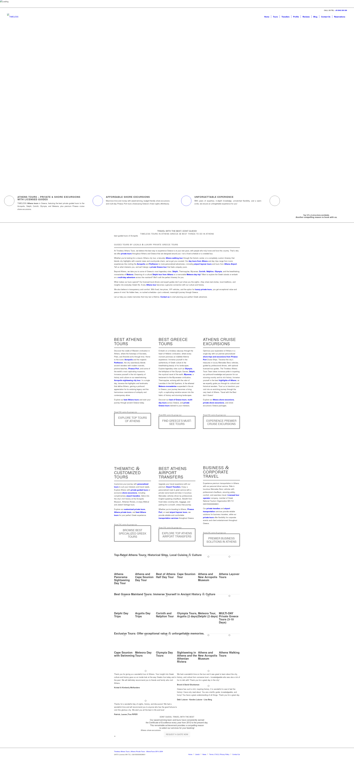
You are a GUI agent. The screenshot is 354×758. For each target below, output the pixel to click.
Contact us (165, 296)
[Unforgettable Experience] (186, 201)
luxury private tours (203, 289)
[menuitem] (266, 16)
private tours (126, 253)
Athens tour (151, 284)
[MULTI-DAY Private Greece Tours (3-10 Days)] (229, 610)
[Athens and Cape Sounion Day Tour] (145, 571)
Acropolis (141, 264)
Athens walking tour (174, 258)
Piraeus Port (133, 368)
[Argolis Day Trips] (145, 610)
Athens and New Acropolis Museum (207, 577)
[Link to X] (221, 751)
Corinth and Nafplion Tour (165, 614)
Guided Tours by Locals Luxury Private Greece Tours (146, 244)
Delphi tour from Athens (163, 274)
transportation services (168, 518)
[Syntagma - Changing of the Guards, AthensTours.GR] (132, 457)
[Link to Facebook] (217, 751)
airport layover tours (203, 264)
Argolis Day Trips (142, 614)
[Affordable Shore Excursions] (98, 201)
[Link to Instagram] (225, 751)
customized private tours (134, 509)
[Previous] (6, 99)
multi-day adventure (126, 277)
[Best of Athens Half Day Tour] (166, 571)
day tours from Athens (198, 261)
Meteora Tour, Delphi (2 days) (208, 614)
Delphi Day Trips (121, 614)
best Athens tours (131, 399)
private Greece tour (158, 267)
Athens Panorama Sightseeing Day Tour (122, 578)
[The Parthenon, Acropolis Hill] (132, 329)
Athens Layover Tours (229, 575)
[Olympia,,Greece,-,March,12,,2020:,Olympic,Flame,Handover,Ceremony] (177, 329)
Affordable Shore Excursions (128, 196)
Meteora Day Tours (143, 653)
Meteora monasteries (167, 386)
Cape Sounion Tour (186, 575)
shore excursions (129, 492)
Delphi (175, 271)
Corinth (202, 271)
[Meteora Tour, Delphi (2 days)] (208, 610)
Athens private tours (122, 512)
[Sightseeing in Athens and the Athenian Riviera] (187, 649)
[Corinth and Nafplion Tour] (166, 610)
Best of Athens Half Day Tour (165, 575)
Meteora (130, 274)
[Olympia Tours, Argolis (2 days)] (187, 610)
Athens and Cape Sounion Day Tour (144, 577)
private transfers (213, 508)
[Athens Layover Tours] (229, 571)
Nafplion (210, 271)
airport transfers (133, 495)
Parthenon (153, 264)
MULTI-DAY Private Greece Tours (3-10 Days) (228, 617)
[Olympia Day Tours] (166, 649)
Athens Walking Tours (229, 653)
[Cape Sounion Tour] (187, 571)
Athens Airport (230, 264)
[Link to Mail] (238, 751)
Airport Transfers (173, 486)
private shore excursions (213, 402)
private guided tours (139, 490)
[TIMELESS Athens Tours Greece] (15, 16)
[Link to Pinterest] (229, 751)
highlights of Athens (227, 380)
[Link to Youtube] (234, 751)
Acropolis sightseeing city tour (127, 380)
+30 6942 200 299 (341, 10)
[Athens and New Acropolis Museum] (208, 571)
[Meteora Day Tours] (145, 649)
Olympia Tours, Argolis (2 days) (187, 614)
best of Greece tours (178, 399)
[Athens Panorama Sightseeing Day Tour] (124, 571)
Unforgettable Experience (214, 196)
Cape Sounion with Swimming (124, 653)
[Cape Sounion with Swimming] (124, 649)
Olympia (218, 271)
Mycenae (188, 374)
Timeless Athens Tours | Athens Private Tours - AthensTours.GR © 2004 (138, 751)
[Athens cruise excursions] (221, 329)
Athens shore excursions (223, 399)
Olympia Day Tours (164, 653)
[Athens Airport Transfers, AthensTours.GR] (177, 457)
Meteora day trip (194, 274)
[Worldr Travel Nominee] (230, 739)
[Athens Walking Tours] (229, 649)
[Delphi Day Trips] (124, 610)
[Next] (348, 99)
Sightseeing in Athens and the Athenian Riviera (187, 656)
